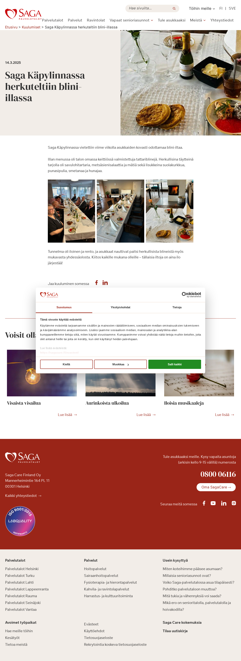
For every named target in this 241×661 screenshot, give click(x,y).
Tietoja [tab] (177, 307)
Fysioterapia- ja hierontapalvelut (110, 582)
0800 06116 (218, 473)
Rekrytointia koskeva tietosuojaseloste (115, 644)
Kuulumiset (31, 27)
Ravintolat (96, 20)
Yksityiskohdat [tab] (120, 307)
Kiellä (66, 364)
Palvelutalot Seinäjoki (23, 602)
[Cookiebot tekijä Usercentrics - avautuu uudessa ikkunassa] (184, 295)
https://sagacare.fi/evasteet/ (59, 352)
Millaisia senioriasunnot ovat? (187, 575)
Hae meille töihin (19, 631)
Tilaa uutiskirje (175, 631)
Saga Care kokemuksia (182, 622)
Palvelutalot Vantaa (21, 609)
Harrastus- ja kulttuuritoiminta (108, 596)
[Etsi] (174, 8)
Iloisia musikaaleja (184, 403)
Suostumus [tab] (64, 307)
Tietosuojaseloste (98, 637)
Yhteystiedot (222, 20)
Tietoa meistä (16, 644)
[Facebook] (96, 283)
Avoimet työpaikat (21, 622)
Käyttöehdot (94, 631)
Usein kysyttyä (175, 560)
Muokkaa (118, 364)
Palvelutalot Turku (19, 575)
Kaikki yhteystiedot (21, 495)
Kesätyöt (12, 637)
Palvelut (75, 20)
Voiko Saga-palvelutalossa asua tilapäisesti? (198, 582)
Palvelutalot (52, 20)
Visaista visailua (24, 403)
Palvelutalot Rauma (21, 596)
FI (221, 8)
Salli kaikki (175, 364)
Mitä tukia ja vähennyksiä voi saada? (192, 596)
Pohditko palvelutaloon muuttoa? (190, 589)
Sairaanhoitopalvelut (101, 575)
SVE (232, 8)
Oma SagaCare (214, 487)
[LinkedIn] (105, 283)
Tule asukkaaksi (171, 20)
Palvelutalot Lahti (19, 582)
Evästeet (91, 624)
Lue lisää (65, 414)
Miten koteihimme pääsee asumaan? (193, 569)
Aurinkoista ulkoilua (107, 403)
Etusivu (11, 27)
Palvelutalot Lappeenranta (27, 589)
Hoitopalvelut (95, 569)
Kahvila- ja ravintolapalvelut (106, 589)
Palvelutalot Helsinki (22, 569)
